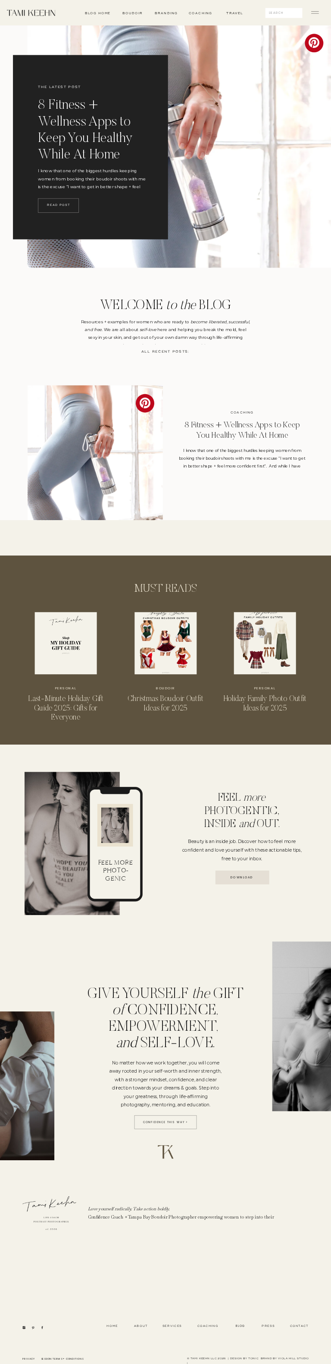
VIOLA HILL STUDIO (293, 1358)
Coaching (242, 412)
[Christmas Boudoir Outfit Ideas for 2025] (165, 643)
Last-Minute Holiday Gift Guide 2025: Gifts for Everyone (65, 708)
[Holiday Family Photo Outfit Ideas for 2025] (265, 643)
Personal (65, 688)
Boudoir (165, 688)
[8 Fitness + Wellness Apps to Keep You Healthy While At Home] (95, 453)
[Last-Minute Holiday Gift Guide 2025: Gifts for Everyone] (66, 643)
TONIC (253, 1358)
